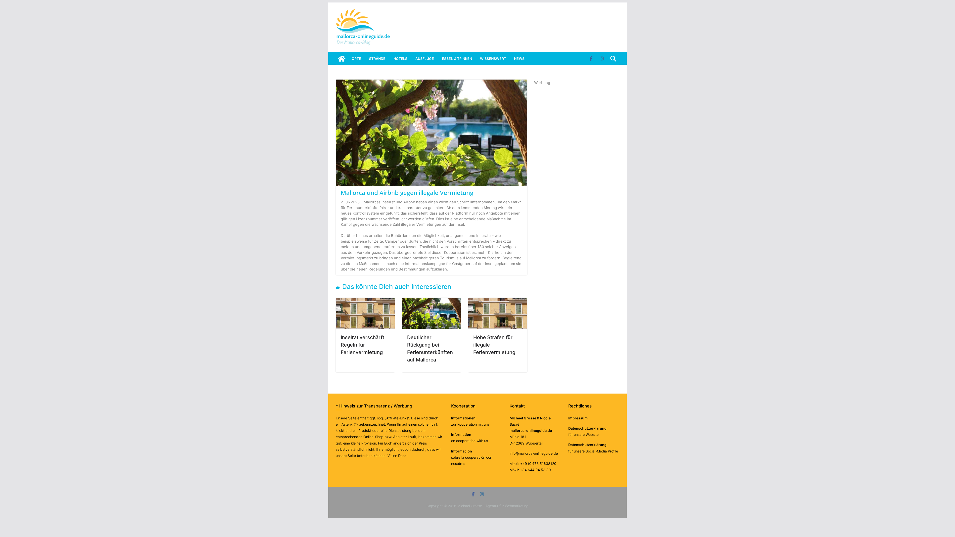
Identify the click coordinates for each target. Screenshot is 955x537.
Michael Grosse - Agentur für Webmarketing (492, 506)
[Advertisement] (571, 160)
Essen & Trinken (457, 58)
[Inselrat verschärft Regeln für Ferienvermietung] (365, 300)
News (519, 58)
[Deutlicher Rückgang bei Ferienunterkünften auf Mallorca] (431, 300)
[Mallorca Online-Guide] (342, 59)
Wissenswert (493, 58)
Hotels (400, 58)
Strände (377, 58)
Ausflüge (424, 58)
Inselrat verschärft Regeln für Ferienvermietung (362, 344)
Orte (356, 58)
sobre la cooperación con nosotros (471, 457)
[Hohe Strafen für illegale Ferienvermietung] (497, 300)
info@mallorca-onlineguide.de (534, 453)
